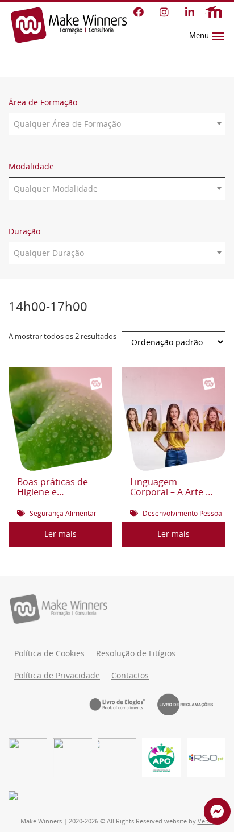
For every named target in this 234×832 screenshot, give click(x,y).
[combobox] (117, 124)
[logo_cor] (161, 757)
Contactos (130, 675)
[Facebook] (138, 12)
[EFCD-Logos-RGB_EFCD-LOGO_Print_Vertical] (28, 757)
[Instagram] (164, 12)
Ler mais (60, 534)
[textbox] (117, 124)
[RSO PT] (206, 757)
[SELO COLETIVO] (117, 757)
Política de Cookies (49, 653)
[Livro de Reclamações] (191, 704)
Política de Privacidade (57, 675)
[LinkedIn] (189, 12)
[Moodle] (213, 12)
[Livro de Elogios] (123, 704)
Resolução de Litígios (136, 653)
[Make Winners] (68, 25)
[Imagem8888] (72, 757)
